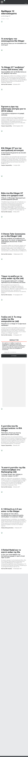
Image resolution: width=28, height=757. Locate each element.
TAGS (7, 19)
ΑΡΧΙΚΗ (3, 19)
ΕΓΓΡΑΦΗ (14, 355)
